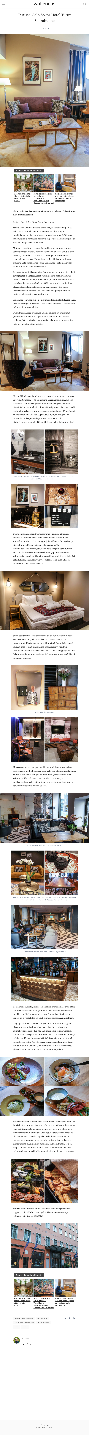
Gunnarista (53, 1014)
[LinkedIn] (48, 1425)
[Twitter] (23, 1344)
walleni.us (45, 4)
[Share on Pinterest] (74, 1318)
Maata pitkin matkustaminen (24, 1322)
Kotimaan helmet (43, 1322)
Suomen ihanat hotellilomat (28, 170)
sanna (26, 1338)
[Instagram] (44, 1425)
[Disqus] (44, 1383)
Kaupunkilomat (42, 1318)
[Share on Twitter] (65, 1318)
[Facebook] (27, 1344)
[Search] (85, 4)
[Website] (30, 1344)
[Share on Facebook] (69, 1318)
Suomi (25, 1327)
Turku (16, 1327)
